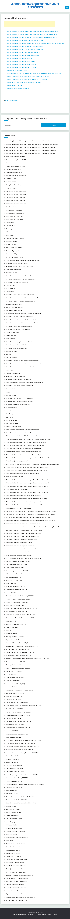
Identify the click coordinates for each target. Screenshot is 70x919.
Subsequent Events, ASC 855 (15, 567)
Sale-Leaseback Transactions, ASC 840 (18, 574)
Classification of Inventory (14, 671)
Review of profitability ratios (14, 257)
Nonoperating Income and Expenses (17, 837)
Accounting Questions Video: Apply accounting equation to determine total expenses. (32, 144)
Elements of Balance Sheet (14, 847)
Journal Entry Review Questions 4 (16, 194)
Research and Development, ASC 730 (17, 649)
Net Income (9, 840)
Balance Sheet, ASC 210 (13, 790)
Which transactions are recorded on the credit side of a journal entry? (28, 76)
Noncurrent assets (11, 633)
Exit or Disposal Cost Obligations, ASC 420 (19, 702)
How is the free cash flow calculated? (17, 282)
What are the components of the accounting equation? (24, 82)
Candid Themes (52, 914)
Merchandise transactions (14, 269)
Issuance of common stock (14, 304)
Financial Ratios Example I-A (14, 219)
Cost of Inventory (11, 163)
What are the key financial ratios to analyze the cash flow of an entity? (27, 480)
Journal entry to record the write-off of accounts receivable (25, 40)
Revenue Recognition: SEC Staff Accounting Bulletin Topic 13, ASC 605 (28, 658)
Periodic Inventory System (14, 169)
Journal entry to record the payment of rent (20, 58)
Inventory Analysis (11, 687)
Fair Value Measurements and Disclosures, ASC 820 (21, 608)
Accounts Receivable (12, 759)
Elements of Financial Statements (16, 888)
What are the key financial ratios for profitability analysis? (23, 495)
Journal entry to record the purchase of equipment (22, 64)
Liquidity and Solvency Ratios (15, 862)
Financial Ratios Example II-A (15, 213)
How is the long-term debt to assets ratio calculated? (22, 323)
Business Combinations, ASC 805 (16, 624)
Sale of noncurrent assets (13, 232)
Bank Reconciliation (12, 762)
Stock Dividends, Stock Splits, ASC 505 (18, 668)
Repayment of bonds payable (15, 307)
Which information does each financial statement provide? (23, 451)
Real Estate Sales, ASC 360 (14, 709)
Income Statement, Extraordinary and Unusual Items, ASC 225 (25, 784)
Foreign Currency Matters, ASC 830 (17, 602)
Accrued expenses (11, 411)
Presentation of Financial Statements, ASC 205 (20, 797)
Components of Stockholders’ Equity (17, 859)
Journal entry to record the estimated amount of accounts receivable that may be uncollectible (35, 43)
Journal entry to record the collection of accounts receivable (25, 46)
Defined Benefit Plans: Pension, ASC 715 (18, 655)
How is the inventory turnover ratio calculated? (20, 367)
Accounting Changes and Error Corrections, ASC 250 (22, 775)
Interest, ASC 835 (11, 593)
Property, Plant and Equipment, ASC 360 (18, 712)
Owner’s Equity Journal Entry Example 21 (18, 508)
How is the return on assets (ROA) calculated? (20, 401)
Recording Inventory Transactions (16, 175)
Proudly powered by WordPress (23, 914)
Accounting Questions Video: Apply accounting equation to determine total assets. (31, 147)
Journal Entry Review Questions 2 (16, 200)
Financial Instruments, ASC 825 (15, 605)
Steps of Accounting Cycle (14, 818)
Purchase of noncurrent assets (15, 238)
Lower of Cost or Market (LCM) (15, 684)
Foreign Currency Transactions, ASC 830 (18, 599)
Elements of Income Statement (15, 831)
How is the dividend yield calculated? (17, 263)
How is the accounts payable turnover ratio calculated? (22, 360)
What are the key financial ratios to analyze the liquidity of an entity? (27, 486)
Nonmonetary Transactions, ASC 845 (17, 571)
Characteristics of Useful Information (17, 878)
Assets (8, 392)
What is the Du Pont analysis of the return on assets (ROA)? (24, 382)
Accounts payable (11, 351)
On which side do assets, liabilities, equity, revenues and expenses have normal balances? (34, 73)
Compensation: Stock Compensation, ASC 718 (20, 652)
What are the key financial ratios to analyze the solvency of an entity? (27, 483)
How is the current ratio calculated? (16, 348)
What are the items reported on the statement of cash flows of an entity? (28, 439)
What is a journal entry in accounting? (18, 88)
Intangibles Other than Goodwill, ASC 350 (18, 721)
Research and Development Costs (16, 900)
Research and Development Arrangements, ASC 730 (22, 646)
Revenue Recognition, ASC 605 (15, 662)
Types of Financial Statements (15, 884)
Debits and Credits (11, 825)
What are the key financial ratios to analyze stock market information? (27, 458)
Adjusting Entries (11, 806)
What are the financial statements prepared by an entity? (23, 260)
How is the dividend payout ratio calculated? (19, 266)
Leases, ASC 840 (11, 583)
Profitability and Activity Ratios (15, 844)
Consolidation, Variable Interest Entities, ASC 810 (21, 615)
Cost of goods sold (11, 420)
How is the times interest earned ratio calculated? (21, 320)
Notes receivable (11, 389)
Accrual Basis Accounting (13, 812)
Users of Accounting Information (16, 872)
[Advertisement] (29, 24)
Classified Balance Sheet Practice (16, 866)
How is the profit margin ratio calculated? (18, 433)
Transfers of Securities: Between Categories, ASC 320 (22, 746)
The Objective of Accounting (14, 869)
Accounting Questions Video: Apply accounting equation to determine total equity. (30, 153)
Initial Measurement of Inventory (16, 166)
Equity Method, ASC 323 (13, 737)
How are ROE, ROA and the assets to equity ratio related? (23, 313)
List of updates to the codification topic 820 (19, 555)
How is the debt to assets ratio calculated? (19, 326)
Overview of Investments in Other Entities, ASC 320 (22, 750)
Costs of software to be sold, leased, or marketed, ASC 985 (24, 558)
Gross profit (9, 417)
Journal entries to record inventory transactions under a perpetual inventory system (32, 31)
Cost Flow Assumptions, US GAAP (16, 160)
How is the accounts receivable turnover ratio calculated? (23, 364)
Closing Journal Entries (12, 815)
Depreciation (9, 235)
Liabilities (8, 630)
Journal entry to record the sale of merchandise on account (25, 49)
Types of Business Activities (14, 894)
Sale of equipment (11, 357)
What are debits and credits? (16, 85)
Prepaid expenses (11, 244)
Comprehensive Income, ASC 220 (16, 787)
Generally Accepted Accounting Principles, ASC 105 (21, 803)
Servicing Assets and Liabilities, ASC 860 (18, 561)
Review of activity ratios (13, 254)
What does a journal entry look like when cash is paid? (22, 429)
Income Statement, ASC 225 (14, 781)
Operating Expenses (12, 834)
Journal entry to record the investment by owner (22, 67)
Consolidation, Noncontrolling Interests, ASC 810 (21, 618)
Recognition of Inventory (13, 185)
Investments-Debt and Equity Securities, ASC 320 (21, 743)
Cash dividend (10, 222)
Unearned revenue (11, 241)
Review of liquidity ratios (13, 251)
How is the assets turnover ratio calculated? (19, 379)
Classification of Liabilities (13, 856)
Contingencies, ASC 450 (13, 699)
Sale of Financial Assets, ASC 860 (16, 564)
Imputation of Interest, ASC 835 (15, 586)
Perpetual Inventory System (14, 172)
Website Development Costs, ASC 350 (18, 715)
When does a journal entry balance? (18, 70)
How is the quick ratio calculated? (16, 345)
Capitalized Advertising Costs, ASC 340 (18, 728)
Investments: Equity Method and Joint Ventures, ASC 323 (23, 740)
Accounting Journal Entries (14, 828)
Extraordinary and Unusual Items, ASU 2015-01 (20, 897)
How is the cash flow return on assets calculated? (21, 301)
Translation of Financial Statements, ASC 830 (20, 596)
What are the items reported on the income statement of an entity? (26, 442)
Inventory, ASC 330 (12, 731)
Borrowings (9, 229)
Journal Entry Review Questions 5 (16, 191)
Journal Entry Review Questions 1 (16, 204)
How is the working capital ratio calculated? (19, 342)
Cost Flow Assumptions (13, 680)
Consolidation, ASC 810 (13, 621)
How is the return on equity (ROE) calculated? (19, 398)
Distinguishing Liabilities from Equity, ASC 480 (20, 690)
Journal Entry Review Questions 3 (16, 197)
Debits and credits (11, 273)
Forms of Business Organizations (16, 891)
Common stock (10, 225)
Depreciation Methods (12, 640)
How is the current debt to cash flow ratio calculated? (22, 298)
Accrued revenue (11, 395)
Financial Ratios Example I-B (14, 216)
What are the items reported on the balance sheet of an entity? (25, 445)
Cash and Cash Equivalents (14, 765)
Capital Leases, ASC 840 (13, 577)
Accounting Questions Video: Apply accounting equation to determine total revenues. (31, 141)
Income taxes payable (12, 332)
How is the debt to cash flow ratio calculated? (20, 295)
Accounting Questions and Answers (35, 5)
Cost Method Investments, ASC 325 (17, 734)
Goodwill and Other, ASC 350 (15, 724)
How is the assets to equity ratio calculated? (19, 317)
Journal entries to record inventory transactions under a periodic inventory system (32, 34)
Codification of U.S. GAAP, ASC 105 (17, 800)
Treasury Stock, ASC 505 (13, 665)
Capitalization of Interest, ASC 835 (16, 589)
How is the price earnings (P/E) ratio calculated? (20, 279)
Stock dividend (10, 288)
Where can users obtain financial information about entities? (24, 436)
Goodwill (8, 354)
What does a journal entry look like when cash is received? (23, 448)
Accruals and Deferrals (13, 809)
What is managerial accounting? (15, 156)
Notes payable (10, 338)
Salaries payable (11, 335)
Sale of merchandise (12, 423)
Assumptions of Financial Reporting (16, 881)
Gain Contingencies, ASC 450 (15, 693)
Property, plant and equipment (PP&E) (17, 637)
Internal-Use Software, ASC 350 (16, 718)
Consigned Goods (11, 178)
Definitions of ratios (12, 207)
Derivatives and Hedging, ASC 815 (16, 611)
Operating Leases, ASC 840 (14, 580)
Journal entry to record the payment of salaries (21, 61)
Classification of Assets (13, 853)
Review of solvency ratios (14, 247)
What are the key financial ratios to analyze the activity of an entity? (27, 492)
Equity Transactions (12, 627)
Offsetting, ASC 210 (12, 793)
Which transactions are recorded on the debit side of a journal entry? (28, 79)
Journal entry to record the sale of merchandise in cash (23, 52)
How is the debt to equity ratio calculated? (19, 329)
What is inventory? (11, 188)
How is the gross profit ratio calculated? (18, 404)
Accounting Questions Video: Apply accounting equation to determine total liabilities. (31, 150)
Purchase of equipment (13, 373)
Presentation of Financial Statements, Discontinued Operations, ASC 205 (28, 517)
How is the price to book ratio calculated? (18, 276)
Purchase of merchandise (13, 426)
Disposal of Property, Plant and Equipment (19, 643)
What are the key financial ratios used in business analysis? (24, 505)
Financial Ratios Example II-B (14, 210)
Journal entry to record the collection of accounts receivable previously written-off (32, 37)
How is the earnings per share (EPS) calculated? (20, 386)
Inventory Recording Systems (15, 677)
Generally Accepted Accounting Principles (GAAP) (21, 875)
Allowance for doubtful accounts (15, 376)
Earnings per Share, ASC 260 (15, 771)
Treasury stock (10, 285)
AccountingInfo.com (11, 100)
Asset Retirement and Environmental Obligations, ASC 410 (24, 706)
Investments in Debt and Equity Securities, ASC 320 (22, 753)
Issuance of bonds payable (14, 310)
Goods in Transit (11, 182)
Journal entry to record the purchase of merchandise (23, 55)
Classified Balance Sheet (13, 850)
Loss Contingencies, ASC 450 (15, 696)
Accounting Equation (12, 822)
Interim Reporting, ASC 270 (14, 768)
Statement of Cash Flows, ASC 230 (17, 778)
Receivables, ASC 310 (12, 756)
